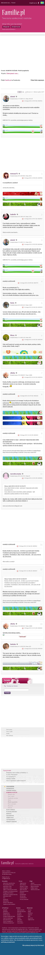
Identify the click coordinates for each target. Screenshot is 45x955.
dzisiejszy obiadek (10, 778)
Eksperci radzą (24, 886)
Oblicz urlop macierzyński (10, 889)
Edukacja (5, 899)
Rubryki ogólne (24, 888)
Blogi (29, 911)
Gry (4, 897)
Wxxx (12, 335)
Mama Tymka (8, 579)
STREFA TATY (10, 817)
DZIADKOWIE (10, 815)
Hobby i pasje (34, 888)
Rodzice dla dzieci (8, 902)
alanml (12, 96)
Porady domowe (24, 899)
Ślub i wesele (23, 889)
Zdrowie (10, 807)
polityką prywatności (8, 942)
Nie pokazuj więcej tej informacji (33, 945)
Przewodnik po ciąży (8, 884)
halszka (13, 644)
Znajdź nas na (33, 3)
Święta (19, 918)
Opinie (32, 883)
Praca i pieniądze (12, 803)
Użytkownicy (23, 897)
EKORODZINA (10, 788)
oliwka (12, 373)
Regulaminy (6, 913)
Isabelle (13, 214)
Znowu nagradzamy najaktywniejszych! (16, 780)
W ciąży (19, 913)
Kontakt (5, 910)
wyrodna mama (15, 474)
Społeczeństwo (35, 886)
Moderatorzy (6, 914)
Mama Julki (7, 486)
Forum (3, 70)
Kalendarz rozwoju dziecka (10, 894)
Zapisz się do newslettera (8, 29)
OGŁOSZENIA (10, 786)
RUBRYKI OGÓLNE (11, 70)
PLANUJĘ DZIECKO (11, 811)
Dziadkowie (23, 894)
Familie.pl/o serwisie (13, 798)
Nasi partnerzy (7, 919)
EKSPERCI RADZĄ (11, 790)
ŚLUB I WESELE (10, 809)
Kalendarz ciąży (7, 886)
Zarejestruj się (16, 26)
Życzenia (30, 918)
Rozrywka (10, 805)
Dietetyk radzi (11, 794)
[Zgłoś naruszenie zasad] (23, 101)
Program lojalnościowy (9, 916)
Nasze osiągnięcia (8, 921)
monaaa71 (14, 174)
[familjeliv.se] (42, 3)
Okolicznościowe (35, 889)
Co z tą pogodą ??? (11, 776)
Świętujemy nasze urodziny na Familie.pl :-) (17, 772)
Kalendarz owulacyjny (9, 883)
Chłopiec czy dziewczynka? (10, 891)
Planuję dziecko (24, 891)
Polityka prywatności (8, 923)
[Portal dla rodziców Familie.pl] (13, 16)
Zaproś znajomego (8, 918)
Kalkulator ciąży (7, 888)
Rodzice (22, 892)
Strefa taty (23, 896)
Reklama (5, 911)
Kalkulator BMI (7, 896)
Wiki (29, 916)
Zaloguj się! (6, 26)
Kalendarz (6, 901)
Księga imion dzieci (8, 892)
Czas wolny (20, 923)
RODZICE (8, 813)
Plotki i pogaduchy (23, 70)
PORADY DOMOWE (11, 821)
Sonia (12, 303)
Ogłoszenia (23, 883)
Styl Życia (19, 921)
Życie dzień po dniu (36, 884)
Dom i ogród (11, 796)
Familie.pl (8, 80)
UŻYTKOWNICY (10, 819)
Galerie (30, 914)
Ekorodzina (23, 884)
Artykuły (30, 913)
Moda (9, 800)
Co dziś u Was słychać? (11, 774)
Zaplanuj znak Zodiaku (9, 904)
